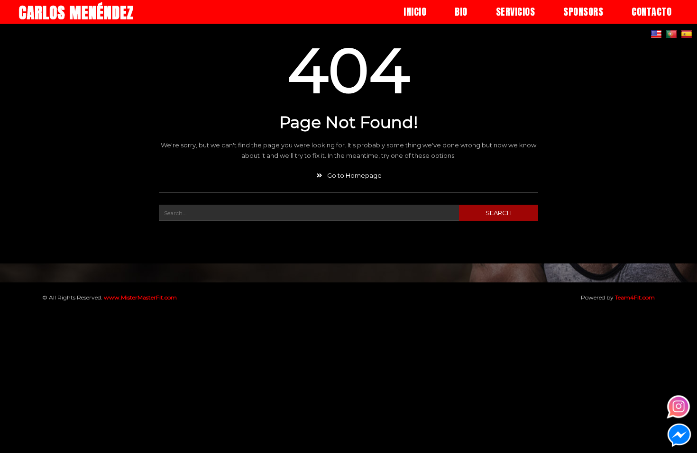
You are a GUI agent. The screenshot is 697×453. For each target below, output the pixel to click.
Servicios (515, 11)
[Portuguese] (672, 33)
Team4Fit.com (635, 297)
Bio (461, 11)
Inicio (415, 11)
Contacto (651, 11)
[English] (657, 33)
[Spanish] (688, 33)
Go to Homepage (353, 175)
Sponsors (583, 11)
